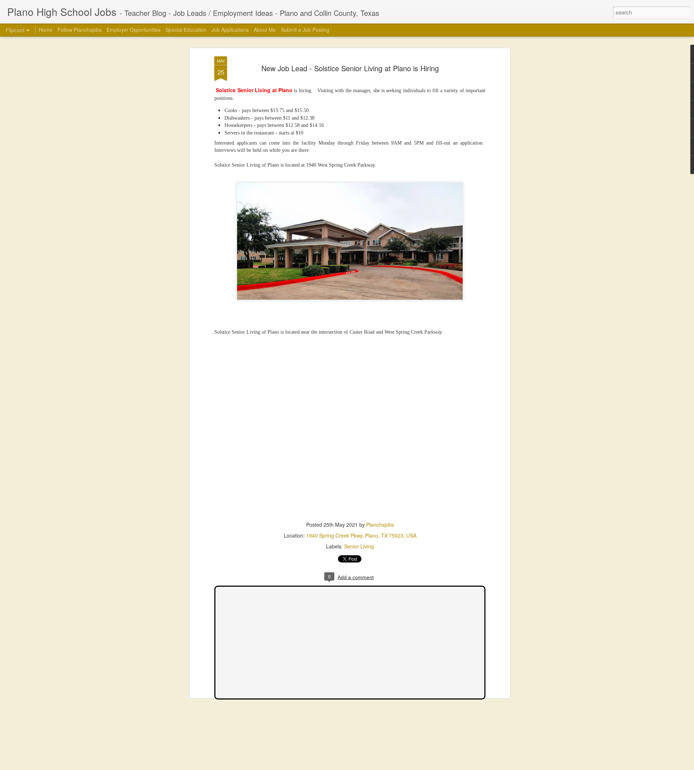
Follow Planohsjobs (79, 29)
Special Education (186, 29)
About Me (265, 29)
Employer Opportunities (133, 29)
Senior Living (359, 546)
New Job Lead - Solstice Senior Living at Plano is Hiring (350, 68)
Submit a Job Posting (305, 29)
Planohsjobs (380, 524)
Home (45, 29)
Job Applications (230, 29)
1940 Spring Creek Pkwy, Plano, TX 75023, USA (361, 535)
